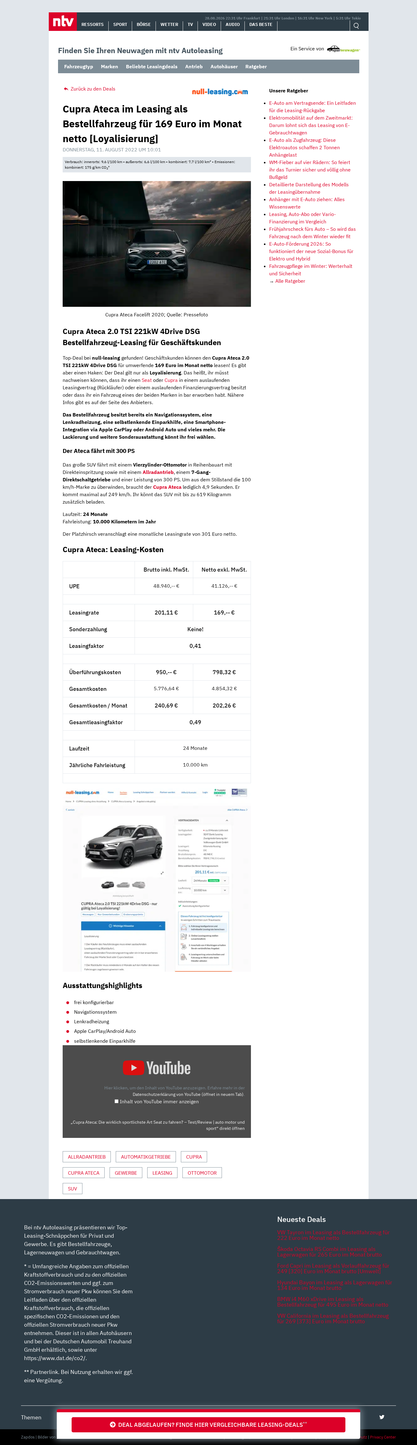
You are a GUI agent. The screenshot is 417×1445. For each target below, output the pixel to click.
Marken (109, 66)
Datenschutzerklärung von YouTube (188, 1094)
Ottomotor (202, 1173)
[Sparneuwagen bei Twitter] (382, 1417)
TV (190, 24)
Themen (31, 1417)
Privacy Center (383, 1437)
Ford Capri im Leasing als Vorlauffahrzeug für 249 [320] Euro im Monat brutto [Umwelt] (333, 1268)
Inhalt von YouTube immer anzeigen (159, 1101)
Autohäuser (224, 66)
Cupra (171, 380)
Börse (144, 24)
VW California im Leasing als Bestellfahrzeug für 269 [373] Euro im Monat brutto (333, 1318)
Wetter (169, 24)
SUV (72, 1188)
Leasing (162, 1173)
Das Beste (261, 24)
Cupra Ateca (83, 1173)
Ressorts (92, 24)
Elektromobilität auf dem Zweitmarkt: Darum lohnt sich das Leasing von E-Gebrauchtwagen (311, 125)
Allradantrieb (87, 1157)
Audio (233, 24)
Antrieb (194, 66)
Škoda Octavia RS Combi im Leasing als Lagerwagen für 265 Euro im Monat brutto (329, 1251)
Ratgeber (256, 66)
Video (209, 24)
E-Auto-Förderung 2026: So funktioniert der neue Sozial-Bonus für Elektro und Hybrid (311, 251)
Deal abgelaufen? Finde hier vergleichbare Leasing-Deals (211, 1424)
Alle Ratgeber (290, 281)
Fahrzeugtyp (78, 66)
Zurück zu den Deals (92, 89)
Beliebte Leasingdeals (151, 66)
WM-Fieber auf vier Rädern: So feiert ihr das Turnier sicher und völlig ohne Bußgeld (310, 169)
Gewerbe (126, 1173)
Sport (120, 24)
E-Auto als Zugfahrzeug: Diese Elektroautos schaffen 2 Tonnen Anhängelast (304, 147)
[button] (63, 21)
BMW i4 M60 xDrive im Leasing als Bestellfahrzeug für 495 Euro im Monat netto (332, 1301)
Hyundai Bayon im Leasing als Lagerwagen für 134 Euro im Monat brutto (334, 1285)
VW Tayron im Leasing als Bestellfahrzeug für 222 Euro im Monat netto (333, 1235)
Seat (147, 380)
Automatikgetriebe (146, 1157)
